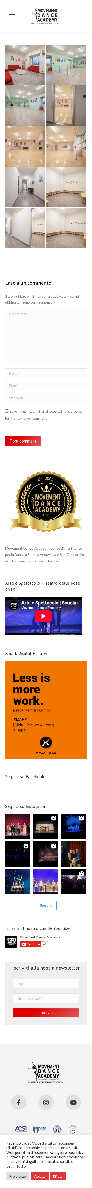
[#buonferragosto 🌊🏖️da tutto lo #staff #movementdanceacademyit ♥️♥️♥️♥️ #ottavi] (17, 826)
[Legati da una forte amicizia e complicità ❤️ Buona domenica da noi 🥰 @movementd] (73, 854)
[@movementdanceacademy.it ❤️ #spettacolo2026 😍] (17, 881)
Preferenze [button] (17, 1176)
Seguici (46, 905)
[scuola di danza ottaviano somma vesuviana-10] (25, 65)
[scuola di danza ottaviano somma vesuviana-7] (66, 105)
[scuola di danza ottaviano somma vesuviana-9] (66, 65)
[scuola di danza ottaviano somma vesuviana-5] (66, 146)
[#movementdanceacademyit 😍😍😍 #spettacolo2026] (45, 881)
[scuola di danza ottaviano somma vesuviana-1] (66, 228)
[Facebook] (18, 1102)
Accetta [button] (40, 1176)
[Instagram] (46, 1102)
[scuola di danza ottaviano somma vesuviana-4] (25, 187)
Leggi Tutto (16, 1166)
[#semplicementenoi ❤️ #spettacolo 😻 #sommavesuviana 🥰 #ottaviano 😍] (45, 826)
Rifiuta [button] (58, 1176)
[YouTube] (73, 1102)
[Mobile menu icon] (12, 16)
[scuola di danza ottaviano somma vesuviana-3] (66, 187)
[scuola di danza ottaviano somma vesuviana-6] (25, 146)
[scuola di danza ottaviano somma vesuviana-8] (25, 105)
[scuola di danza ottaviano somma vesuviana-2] (25, 228)
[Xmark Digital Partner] (46, 757)
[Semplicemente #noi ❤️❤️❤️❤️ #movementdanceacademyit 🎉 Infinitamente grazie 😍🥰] (73, 881)
